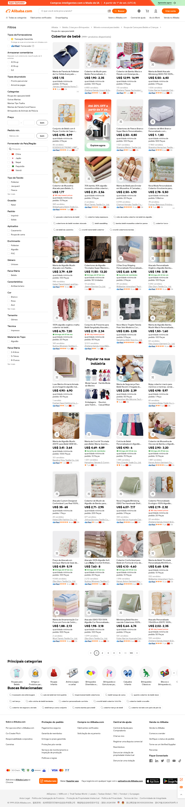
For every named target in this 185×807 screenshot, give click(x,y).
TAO (115, 794)
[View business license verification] (118, 802)
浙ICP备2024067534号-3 (166, 803)
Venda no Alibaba (156, 728)
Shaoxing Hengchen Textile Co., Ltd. (161, 147)
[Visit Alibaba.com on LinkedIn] (156, 760)
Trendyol (123, 794)
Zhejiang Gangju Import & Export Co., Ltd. (98, 90)
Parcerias (153, 750)
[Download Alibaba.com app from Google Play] (171, 781)
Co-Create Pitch (13, 733)
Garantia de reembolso (52, 733)
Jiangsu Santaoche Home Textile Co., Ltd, (66, 86)
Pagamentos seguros (51, 728)
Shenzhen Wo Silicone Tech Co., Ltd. (129, 399)
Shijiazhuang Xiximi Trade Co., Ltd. (66, 207)
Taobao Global (104, 794)
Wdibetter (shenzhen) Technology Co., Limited (129, 286)
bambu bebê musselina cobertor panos (132, 223)
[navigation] (28, 340)
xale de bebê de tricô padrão (55, 695)
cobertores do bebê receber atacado (71, 223)
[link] (181, 779)
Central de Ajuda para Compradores (123, 729)
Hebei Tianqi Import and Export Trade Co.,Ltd (66, 284)
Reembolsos (119, 747)
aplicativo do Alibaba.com (130, 781)
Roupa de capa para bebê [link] (62, 31)
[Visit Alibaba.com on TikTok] (180, 760)
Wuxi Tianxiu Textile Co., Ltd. (97, 204)
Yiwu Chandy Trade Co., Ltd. (128, 462)
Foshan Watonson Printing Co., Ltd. (161, 204)
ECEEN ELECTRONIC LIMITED (66, 147)
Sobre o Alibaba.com (15, 722)
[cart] (148, 11)
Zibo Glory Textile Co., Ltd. (159, 286)
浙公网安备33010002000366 (139, 803)
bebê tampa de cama (116, 695)
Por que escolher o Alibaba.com (20, 728)
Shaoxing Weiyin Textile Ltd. (128, 147)
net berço (16, 701)
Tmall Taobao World (78, 794)
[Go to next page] (137, 653)
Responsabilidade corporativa (19, 739)
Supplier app (72, 781)
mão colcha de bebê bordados (41, 701)
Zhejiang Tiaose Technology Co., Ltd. (129, 90)
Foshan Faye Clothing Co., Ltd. (66, 403)
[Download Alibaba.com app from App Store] (153, 781)
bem (42, 122)
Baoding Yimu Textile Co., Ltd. (66, 460)
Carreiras (10, 744)
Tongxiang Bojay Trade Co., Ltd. (161, 403)
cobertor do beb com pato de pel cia (146, 708)
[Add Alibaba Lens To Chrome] (48, 781)
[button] (109, 11)
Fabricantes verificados (87, 728)
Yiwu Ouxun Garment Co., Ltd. (161, 343)
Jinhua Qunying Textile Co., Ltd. (98, 519)
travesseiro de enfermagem (23, 695)
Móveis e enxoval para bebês (106, 27)
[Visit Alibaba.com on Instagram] (168, 760)
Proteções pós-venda (51, 744)
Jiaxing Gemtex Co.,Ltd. (95, 286)
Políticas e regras (49, 758)
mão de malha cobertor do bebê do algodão (134, 217)
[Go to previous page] (90, 653)
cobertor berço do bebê (113, 708)
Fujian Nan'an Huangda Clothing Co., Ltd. (161, 90)
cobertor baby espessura (98, 217)
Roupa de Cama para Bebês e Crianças (141, 27)
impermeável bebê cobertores (87, 695)
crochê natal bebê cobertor (93, 230)
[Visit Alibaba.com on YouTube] (174, 760)
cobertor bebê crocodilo (139, 701)
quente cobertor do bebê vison (146, 695)
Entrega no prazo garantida (54, 739)
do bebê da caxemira (64, 230)
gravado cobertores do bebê (67, 217)
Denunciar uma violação (124, 760)
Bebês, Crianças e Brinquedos (75, 27)
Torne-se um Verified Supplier (162, 744)
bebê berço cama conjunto (56, 708)
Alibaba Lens (22, 780)
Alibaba (54, 27)
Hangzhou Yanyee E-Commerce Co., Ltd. (98, 462)
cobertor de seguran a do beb (24, 708)
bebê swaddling (101, 223)
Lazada (92, 794)
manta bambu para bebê (85, 708)
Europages (134, 794)
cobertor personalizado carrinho (75, 701)
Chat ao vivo (118, 736)
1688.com (62, 794)
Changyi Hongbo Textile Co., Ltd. (129, 204)
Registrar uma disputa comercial (127, 741)
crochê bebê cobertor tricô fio (108, 701)
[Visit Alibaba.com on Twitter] (162, 760)
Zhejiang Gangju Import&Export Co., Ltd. (98, 346)
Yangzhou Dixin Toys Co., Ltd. (129, 340)
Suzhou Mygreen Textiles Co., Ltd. (66, 346)
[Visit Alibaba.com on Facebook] (151, 760)
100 (131, 653)
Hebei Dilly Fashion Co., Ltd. (65, 519)
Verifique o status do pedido (161, 739)
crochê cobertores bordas (123, 230)
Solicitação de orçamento (88, 733)
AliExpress (51, 794)
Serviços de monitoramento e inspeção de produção (55, 751)
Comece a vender (157, 733)
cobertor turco (162, 223)
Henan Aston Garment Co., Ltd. (161, 462)
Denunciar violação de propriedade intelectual (123, 753)
